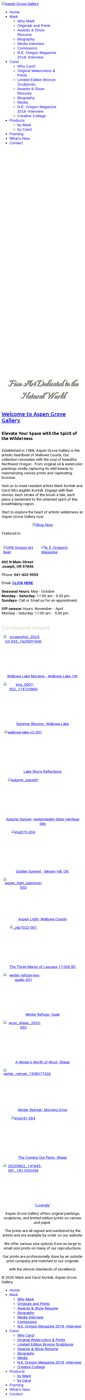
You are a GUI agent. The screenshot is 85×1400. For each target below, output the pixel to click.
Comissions (27, 48)
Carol (14, 62)
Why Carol (26, 66)
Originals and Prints (34, 26)
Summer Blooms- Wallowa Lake (42, 724)
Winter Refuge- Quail (43, 1014)
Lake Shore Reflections (43, 771)
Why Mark (26, 21)
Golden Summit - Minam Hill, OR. (42, 871)
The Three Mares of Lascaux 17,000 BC (42, 967)
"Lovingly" (43, 1205)
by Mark (24, 125)
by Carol (24, 129)
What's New (19, 138)
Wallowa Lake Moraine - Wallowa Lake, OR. (42, 676)
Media (22, 102)
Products (17, 120)
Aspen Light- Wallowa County (42, 919)
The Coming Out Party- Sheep (42, 1157)
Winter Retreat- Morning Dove (42, 1110)
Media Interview (30, 44)
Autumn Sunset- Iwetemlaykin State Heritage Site (42, 821)
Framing (16, 134)
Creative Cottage (31, 116)
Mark (13, 17)
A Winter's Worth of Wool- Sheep (42, 1062)
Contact (16, 143)
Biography (26, 39)
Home (14, 12)
